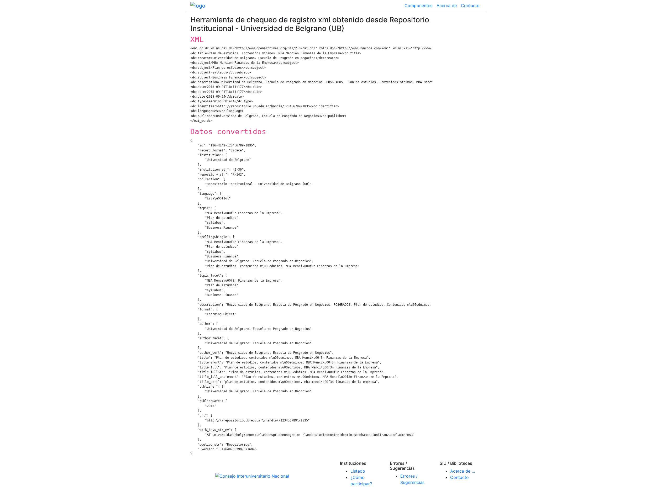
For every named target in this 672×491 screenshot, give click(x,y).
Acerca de (447, 5)
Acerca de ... (462, 471)
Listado (357, 471)
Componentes (418, 5)
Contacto (470, 5)
